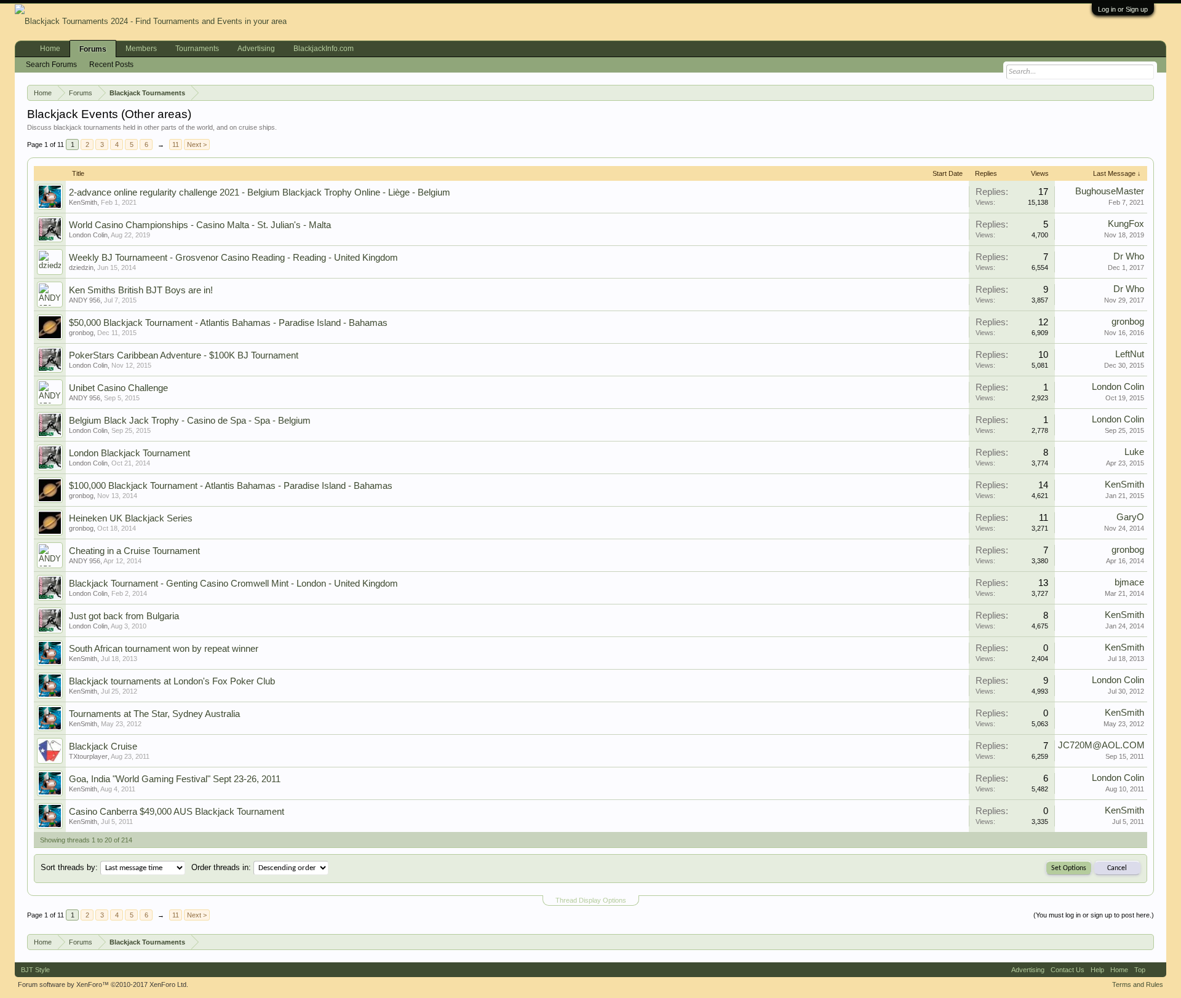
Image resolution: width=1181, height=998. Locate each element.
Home (50, 48)
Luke (1134, 452)
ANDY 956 (84, 300)
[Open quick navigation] (1147, 92)
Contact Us (1067, 969)
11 (175, 144)
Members (141, 48)
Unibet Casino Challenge (118, 388)
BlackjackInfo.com (323, 48)
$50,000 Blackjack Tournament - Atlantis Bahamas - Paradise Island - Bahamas (228, 323)
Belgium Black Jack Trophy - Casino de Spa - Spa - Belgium (190, 421)
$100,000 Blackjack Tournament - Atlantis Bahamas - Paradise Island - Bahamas (230, 486)
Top (1139, 969)
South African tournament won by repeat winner (163, 649)
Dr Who (1128, 256)
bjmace (1129, 582)
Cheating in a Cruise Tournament (134, 551)
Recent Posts (111, 64)
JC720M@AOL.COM (1101, 745)
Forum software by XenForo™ (103, 984)
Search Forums (51, 64)
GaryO (1130, 517)
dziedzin (81, 267)
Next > (197, 144)
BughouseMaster (1109, 191)
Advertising (256, 48)
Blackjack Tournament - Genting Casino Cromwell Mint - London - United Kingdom (233, 583)
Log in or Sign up (1123, 9)
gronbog (81, 332)
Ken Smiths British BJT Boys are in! (141, 290)
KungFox (1126, 224)
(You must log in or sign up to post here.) (1093, 915)
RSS (1155, 969)
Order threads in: (221, 867)
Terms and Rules (1137, 984)
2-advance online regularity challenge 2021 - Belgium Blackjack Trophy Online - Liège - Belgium (259, 192)
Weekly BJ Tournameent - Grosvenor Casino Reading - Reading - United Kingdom (233, 258)
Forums (92, 49)
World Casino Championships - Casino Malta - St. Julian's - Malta (200, 225)
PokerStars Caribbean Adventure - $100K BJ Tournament (183, 355)
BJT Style (35, 969)
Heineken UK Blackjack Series (131, 518)
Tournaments (197, 48)
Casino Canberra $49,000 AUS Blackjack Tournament (176, 812)
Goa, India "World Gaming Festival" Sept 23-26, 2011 (174, 779)
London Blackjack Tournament (129, 453)
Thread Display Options (590, 900)
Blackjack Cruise (103, 746)
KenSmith (83, 202)
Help (1097, 969)
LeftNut (1129, 354)
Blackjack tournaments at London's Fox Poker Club (172, 681)
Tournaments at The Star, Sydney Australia (154, 714)
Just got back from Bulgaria (124, 616)
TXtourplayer (88, 756)
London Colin (88, 235)
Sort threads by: (69, 867)
